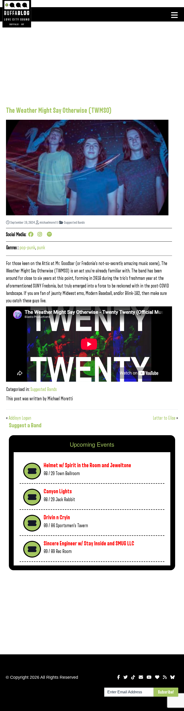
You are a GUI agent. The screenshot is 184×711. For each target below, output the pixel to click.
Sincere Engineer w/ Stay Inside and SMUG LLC (89, 544)
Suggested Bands (74, 222)
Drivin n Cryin (57, 518)
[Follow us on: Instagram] (40, 235)
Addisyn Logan (20, 418)
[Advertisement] (89, 63)
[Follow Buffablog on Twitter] (125, 677)
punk (41, 247)
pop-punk (27, 247)
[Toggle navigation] (174, 15)
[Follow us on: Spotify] (50, 235)
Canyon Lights (58, 491)
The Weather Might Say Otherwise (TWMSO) (58, 110)
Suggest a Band (25, 425)
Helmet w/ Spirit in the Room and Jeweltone (87, 465)
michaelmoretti (48, 222)
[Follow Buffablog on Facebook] (118, 677)
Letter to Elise (164, 418)
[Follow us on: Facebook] (31, 235)
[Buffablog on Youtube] (149, 677)
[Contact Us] (141, 677)
